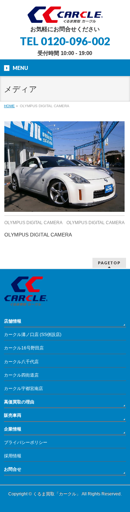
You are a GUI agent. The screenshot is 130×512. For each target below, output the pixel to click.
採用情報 (12, 455)
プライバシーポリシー (25, 442)
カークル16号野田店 (24, 348)
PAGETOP (109, 262)
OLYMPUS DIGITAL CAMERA (33, 222)
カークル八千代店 (21, 361)
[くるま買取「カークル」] (65, 15)
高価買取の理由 (19, 401)
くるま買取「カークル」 (57, 493)
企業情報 (12, 429)
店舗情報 (12, 321)
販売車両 (12, 415)
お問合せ (12, 469)
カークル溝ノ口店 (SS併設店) (32, 334)
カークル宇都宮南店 (23, 388)
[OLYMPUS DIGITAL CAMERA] (64, 166)
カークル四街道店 (21, 375)
